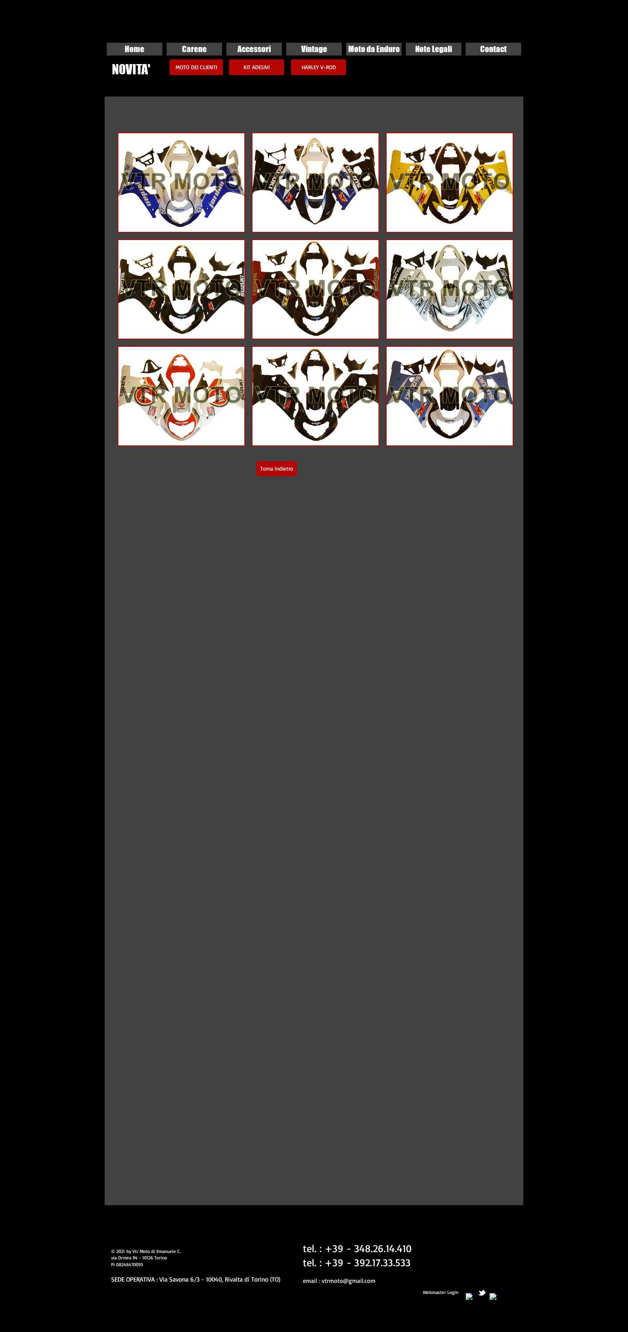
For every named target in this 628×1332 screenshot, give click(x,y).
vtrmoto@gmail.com (349, 1280)
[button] (181, 182)
